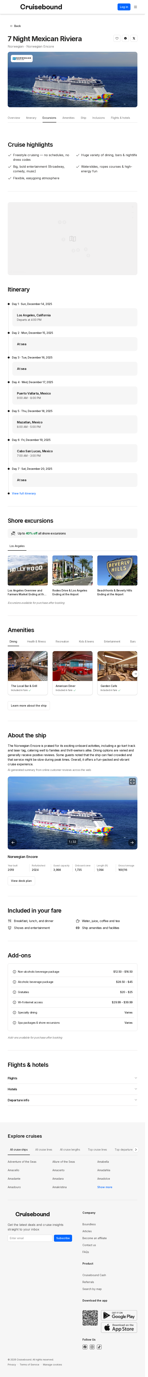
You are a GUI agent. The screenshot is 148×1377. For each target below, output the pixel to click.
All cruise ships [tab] (19, 1149)
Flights (12, 1078)
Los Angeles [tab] (17, 546)
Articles (87, 1231)
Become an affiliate (94, 1238)
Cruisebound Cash (94, 1275)
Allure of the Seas (63, 1161)
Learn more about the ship (29, 705)
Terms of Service (29, 1364)
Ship (83, 117)
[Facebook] (84, 1347)
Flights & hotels (120, 117)
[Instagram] (92, 1347)
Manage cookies (52, 1364)
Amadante (14, 1178)
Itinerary (31, 117)
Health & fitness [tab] (36, 641)
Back (17, 26)
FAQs (85, 1252)
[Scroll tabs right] (136, 1150)
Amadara (58, 1178)
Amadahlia (103, 1170)
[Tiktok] (99, 1347)
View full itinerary (24, 493)
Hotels (12, 1089)
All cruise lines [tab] (43, 1149)
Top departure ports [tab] (127, 1149)
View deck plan (21, 880)
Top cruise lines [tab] (97, 1149)
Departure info (18, 1100)
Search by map (92, 1289)
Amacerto (58, 1170)
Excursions (49, 117)
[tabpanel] (72, 575)
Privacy (12, 1364)
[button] (117, 38)
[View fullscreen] (132, 781)
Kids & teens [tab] (86, 641)
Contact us (89, 1245)
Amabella (103, 1161)
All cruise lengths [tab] (70, 1149)
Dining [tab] (13, 641)
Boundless (89, 1224)
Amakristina (59, 1187)
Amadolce (103, 1178)
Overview (14, 117)
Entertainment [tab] (112, 641)
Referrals (88, 1282)
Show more (104, 1187)
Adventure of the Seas (22, 1161)
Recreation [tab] (62, 641)
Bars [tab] (133, 641)
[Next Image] (132, 842)
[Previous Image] (13, 842)
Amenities (68, 117)
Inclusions (98, 117)
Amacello (13, 1170)
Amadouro (14, 1187)
